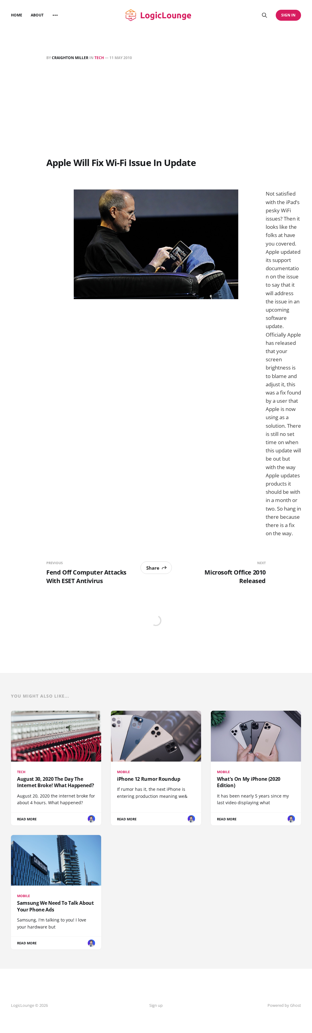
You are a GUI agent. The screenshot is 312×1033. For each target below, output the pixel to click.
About (37, 15)
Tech (99, 57)
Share (152, 568)
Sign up (156, 1005)
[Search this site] (264, 15)
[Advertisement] (156, 110)
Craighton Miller (70, 57)
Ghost (295, 1005)
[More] (55, 15)
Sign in (288, 15)
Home (16, 15)
